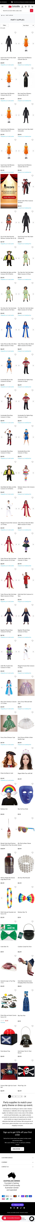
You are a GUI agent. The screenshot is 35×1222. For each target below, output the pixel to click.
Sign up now (16, 1149)
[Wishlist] (29, 6)
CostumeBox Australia (14, 1212)
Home (3, 15)
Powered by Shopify (24, 1212)
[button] (2, 6)
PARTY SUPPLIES (9, 15)
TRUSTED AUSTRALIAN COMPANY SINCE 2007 (13, 2)
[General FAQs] (25, 6)
